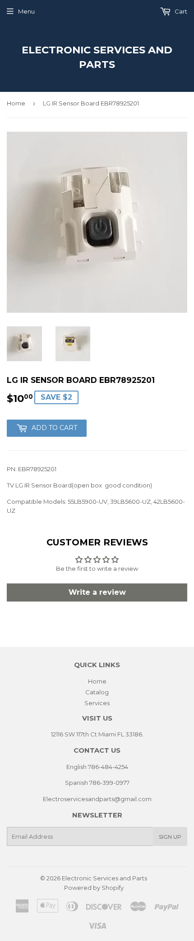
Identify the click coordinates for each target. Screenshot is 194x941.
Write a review (97, 592)
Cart (180, 11)
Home (16, 103)
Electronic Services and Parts (97, 57)
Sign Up (170, 836)
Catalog (97, 692)
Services (97, 703)
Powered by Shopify (94, 887)
